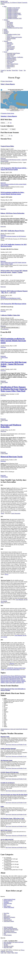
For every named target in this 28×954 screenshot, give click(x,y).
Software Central (8, 920)
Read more (3, 158)
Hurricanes (3, 347)
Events (20, 70)
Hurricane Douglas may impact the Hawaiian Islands (14, 794)
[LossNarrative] (5, 329)
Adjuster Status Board (9, 907)
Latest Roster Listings (9, 921)
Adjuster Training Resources (10, 928)
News (5, 914)
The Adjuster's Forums (9, 931)
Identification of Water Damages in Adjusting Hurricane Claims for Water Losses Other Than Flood (14, 389)
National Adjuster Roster (9, 899)
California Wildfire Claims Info (10, 315)
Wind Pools (3, 431)
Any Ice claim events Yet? (7, 839)
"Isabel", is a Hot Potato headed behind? (10, 669)
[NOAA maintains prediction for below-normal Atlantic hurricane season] (1, 335)
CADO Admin (4, 357)
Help (12, 952)
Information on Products (9, 917)
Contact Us (3, 70)
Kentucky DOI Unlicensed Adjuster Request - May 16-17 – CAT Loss (14, 291)
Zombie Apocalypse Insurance (8, 748)
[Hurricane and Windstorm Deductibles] (1, 421)
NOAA (6, 574)
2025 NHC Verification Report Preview (12, 231)
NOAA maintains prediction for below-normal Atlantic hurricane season (12, 193)
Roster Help (15, 70)
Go (10, 122)
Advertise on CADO (8, 946)
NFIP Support (7, 918)
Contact (9, 952)
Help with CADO (8, 947)
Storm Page (6, 913)
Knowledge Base (8, 903)
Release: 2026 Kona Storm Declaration (12, 213)
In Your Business (8, 935)
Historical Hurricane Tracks (11, 457)
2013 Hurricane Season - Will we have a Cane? (12, 818)
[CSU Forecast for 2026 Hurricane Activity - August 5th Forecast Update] (1, 359)
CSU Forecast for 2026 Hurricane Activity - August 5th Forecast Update (14, 168)
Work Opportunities (8, 927)
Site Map (9, 70)
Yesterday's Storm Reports (9, 116)
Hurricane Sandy (5, 736)
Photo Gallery (7, 916)
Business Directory (8, 900)
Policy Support (7, 906)
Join (5, 952)
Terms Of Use (9, 951)
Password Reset (7, 943)
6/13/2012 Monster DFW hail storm (9, 772)
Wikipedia (11, 663)
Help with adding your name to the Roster (13, 942)
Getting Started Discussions (10, 932)
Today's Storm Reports (8, 84)
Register (2, 1)
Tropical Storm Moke (7, 146)
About (16, 952)
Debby (2, 806)
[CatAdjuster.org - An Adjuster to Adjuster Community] (14, 2)
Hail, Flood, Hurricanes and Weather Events (16, 744)
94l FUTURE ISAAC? (6, 830)
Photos (2, 513)
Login (6, 1)
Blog (5, 933)
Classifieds (6, 902)
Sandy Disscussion (15, 513)
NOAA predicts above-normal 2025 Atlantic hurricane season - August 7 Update (14, 271)
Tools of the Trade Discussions (11, 929)
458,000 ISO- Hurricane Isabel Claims (16, 668)
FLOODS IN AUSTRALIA (8, 782)
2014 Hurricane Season (6, 760)
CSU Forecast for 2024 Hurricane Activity (11, 298)
